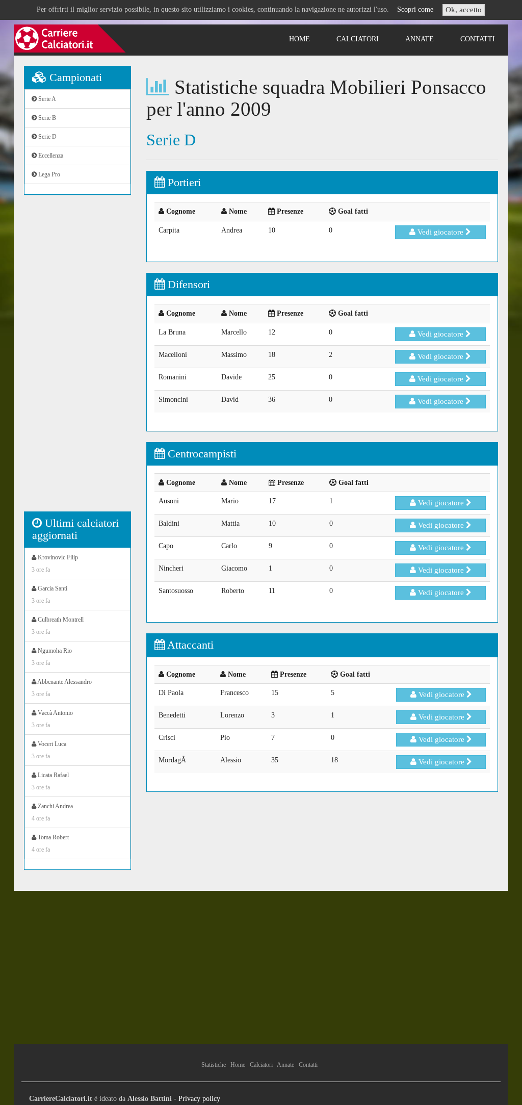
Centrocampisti (201, 453)
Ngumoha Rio (52, 656)
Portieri (183, 182)
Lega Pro (48, 174)
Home (299, 39)
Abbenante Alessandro (62, 688)
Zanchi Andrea (52, 812)
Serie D (47, 136)
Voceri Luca (49, 750)
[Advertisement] (77, 358)
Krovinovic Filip (55, 563)
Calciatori (357, 39)
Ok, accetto (464, 10)
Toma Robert (50, 843)
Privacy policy (199, 1098)
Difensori (187, 284)
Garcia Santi (49, 594)
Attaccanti (189, 644)
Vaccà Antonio (52, 719)
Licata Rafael (50, 781)
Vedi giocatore (440, 232)
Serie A (46, 98)
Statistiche (213, 1064)
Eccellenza (50, 155)
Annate (419, 39)
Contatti (477, 39)
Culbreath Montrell (58, 625)
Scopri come (415, 9)
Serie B (46, 117)
